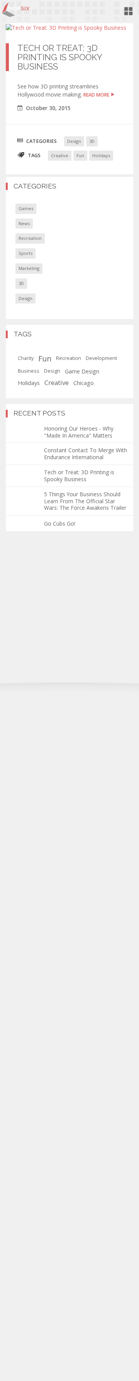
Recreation (30, 238)
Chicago (83, 383)
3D (92, 141)
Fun (80, 155)
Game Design (82, 371)
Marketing (29, 268)
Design (74, 141)
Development (101, 358)
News (24, 223)
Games (26, 208)
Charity (26, 358)
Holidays (101, 155)
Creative (59, 155)
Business (28, 371)
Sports (25, 253)
